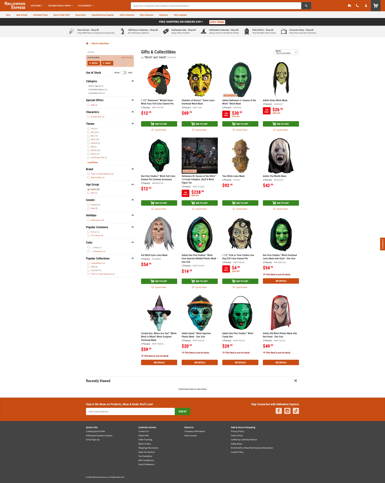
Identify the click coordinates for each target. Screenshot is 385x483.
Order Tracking (145, 439)
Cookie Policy (237, 452)
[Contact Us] (357, 5)
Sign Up (182, 411)
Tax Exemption (145, 456)
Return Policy (144, 443)
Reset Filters (127, 57)
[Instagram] (287, 411)
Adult (108, 63)
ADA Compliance (146, 460)
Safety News (236, 443)
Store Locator (190, 435)
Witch (95, 63)
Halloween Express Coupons (99, 435)
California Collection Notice (244, 439)
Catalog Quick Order (95, 431)
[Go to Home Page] (87, 43)
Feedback (382, 244)
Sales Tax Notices (146, 452)
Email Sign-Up (93, 439)
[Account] (366, 5)
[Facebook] (279, 411)
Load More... (93, 162)
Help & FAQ (143, 435)
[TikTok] (296, 411)
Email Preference (146, 464)
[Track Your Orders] (349, 5)
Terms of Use (237, 435)
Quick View (160, 129)
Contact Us (143, 431)
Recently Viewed (98, 380)
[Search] (306, 5)
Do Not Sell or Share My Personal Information (252, 447)
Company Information (194, 431)
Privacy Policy (237, 431)
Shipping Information (148, 447)
